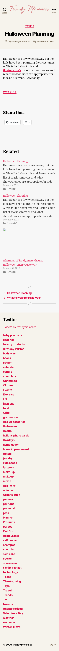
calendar (9, 367)
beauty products (14, 344)
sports (7, 558)
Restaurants (11, 535)
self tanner (10, 540)
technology (10, 572)
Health (7, 431)
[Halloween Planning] (29, 175)
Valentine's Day (13, 613)
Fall (5, 399)
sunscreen (10, 563)
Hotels (7, 453)
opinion (8, 490)
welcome (9, 622)
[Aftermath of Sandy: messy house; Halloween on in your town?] (29, 243)
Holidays (9, 440)
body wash (10, 353)
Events (29, 26)
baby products (12, 335)
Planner (8, 517)
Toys (6, 585)
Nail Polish (9, 485)
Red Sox (8, 531)
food (6, 408)
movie (7, 481)
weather (8, 617)
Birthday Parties (13, 348)
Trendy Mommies (22, 644)
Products (9, 522)
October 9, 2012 (45, 41)
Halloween (10, 426)
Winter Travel (12, 627)
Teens (7, 576)
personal (9, 508)
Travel (7, 590)
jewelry (8, 458)
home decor (11, 444)
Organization (11, 494)
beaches (8, 339)
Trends (7, 595)
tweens (8, 604)
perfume (8, 503)
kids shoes (10, 462)
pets (6, 513)
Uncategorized (13, 608)
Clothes (8, 385)
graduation (10, 417)
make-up (9, 472)
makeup (8, 476)
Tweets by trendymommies (19, 327)
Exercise (8, 394)
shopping (9, 549)
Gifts (6, 412)
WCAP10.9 (9, 92)
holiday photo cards (16, 435)
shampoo (9, 544)
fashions (8, 403)
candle (7, 371)
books (7, 358)
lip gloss (8, 467)
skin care (9, 554)
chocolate (9, 376)
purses (7, 526)
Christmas (10, 380)
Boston (7, 362)
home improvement (16, 449)
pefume (8, 499)
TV (5, 599)
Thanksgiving (12, 581)
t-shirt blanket (12, 567)
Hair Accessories (14, 421)
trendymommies (21, 41)
